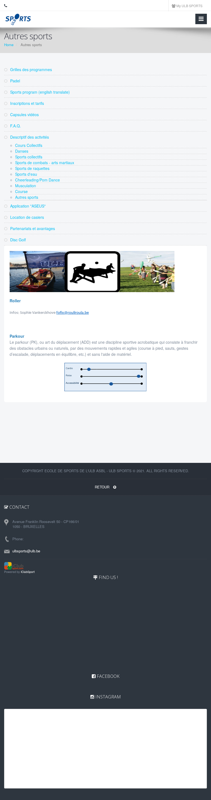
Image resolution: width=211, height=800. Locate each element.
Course (21, 191)
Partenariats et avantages (32, 228)
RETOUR (102, 486)
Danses (21, 151)
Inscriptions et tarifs (26, 103)
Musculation (25, 185)
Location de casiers (26, 217)
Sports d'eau (26, 174)
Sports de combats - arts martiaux (44, 162)
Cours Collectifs (28, 145)
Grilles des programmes (30, 69)
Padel (14, 80)
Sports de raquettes (32, 168)
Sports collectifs (28, 157)
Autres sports (26, 197)
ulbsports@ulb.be (26, 550)
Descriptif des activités (29, 137)
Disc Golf (17, 239)
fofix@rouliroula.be (72, 313)
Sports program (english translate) (39, 92)
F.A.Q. (15, 125)
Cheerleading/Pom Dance (37, 180)
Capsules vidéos (24, 114)
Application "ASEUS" (27, 206)
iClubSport (28, 571)
